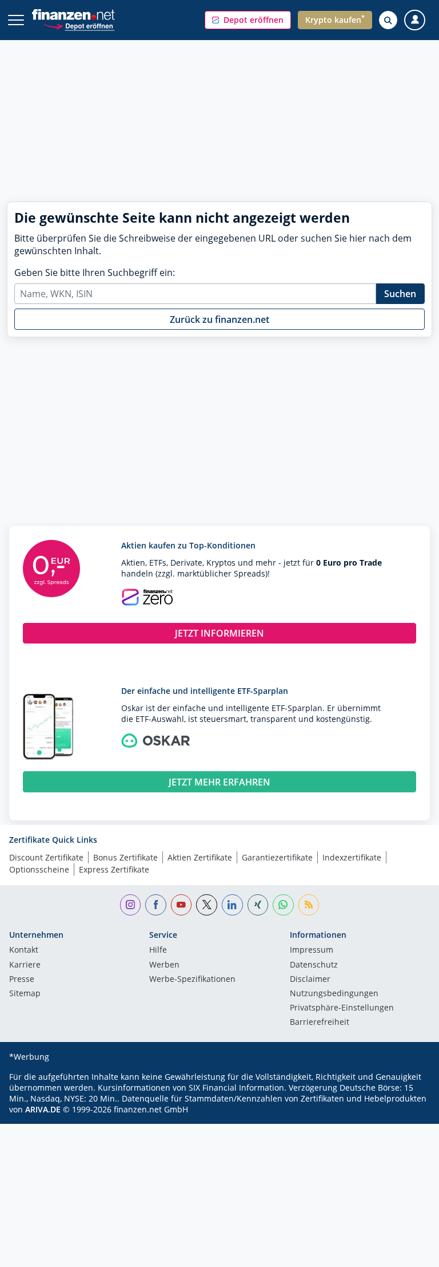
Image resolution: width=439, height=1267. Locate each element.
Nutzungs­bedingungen (334, 993)
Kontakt (23, 950)
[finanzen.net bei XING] (258, 904)
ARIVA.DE (43, 1109)
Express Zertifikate (114, 869)
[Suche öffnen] (388, 20)
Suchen (400, 293)
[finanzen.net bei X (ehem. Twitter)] (206, 904)
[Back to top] (407, 1253)
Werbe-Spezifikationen (192, 979)
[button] (248, 20)
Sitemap (25, 993)
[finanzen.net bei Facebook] (155, 904)
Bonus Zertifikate (125, 857)
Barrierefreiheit (319, 1022)
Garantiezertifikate (277, 857)
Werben (164, 965)
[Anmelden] (414, 20)
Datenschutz (314, 965)
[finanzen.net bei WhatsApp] (283, 904)
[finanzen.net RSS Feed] (309, 904)
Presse (21, 979)
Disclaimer (310, 979)
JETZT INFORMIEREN (219, 633)
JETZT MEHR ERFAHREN (219, 782)
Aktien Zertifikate (199, 857)
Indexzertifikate (351, 857)
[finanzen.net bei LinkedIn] (232, 904)
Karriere (25, 965)
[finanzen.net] (73, 14)
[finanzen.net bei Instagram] (130, 904)
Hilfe (158, 950)
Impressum (311, 950)
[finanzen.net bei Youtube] (181, 904)
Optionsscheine (39, 869)
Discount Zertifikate (46, 857)
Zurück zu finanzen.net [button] (219, 319)
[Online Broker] (78, 25)
